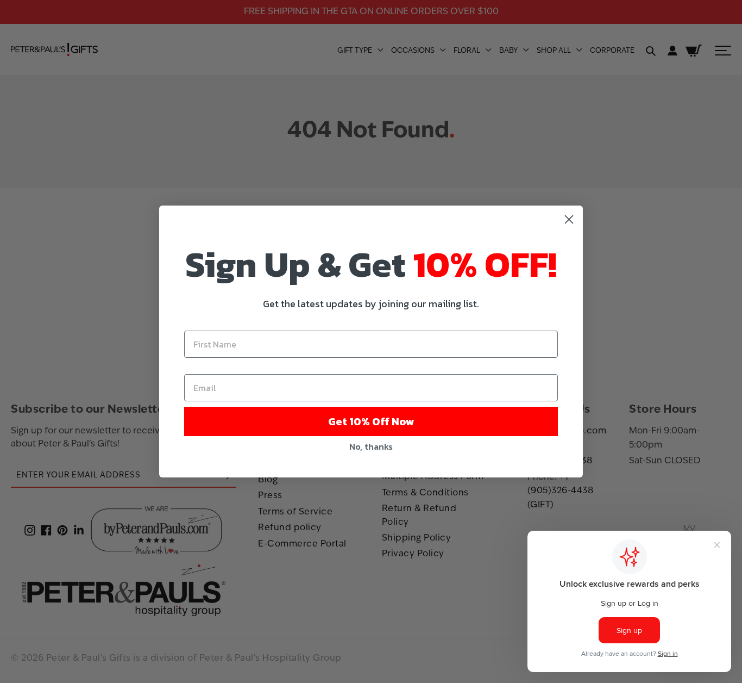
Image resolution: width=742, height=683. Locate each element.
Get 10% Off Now (371, 421)
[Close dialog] (568, 219)
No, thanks (371, 446)
